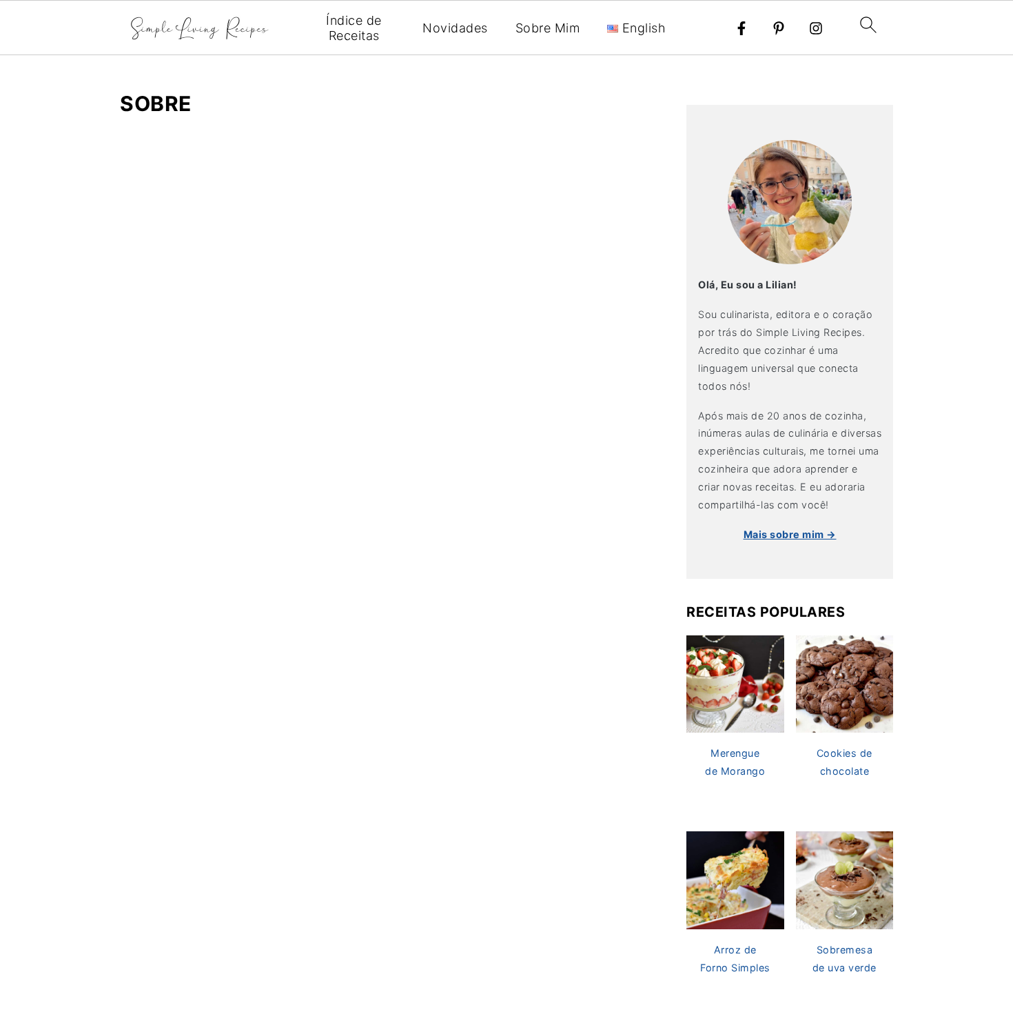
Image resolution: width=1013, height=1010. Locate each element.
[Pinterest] (779, 28)
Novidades (455, 28)
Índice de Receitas (354, 28)
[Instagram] (816, 28)
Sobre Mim (547, 28)
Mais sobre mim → (790, 534)
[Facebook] (741, 28)
